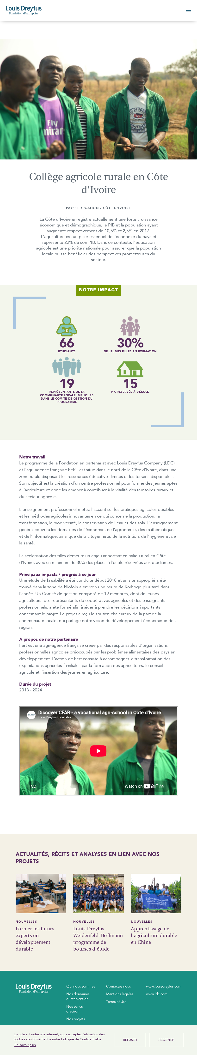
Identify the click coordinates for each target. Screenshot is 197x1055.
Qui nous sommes (80, 986)
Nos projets (75, 1019)
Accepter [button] (166, 1040)
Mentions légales (119, 994)
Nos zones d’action (74, 1009)
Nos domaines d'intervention (77, 996)
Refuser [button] (130, 1040)
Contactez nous (118, 986)
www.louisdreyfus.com (163, 986)
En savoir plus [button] (25, 1045)
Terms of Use (116, 1001)
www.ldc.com (156, 994)
